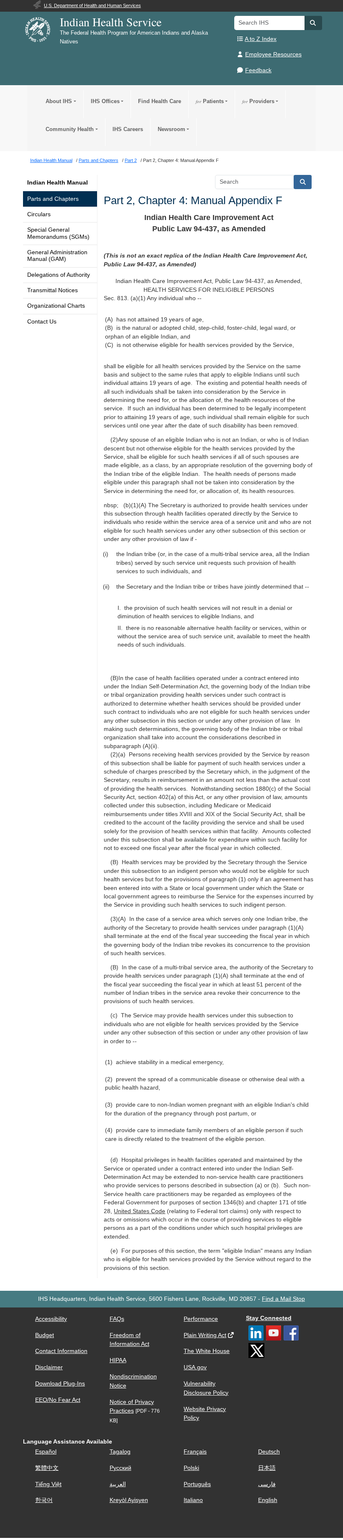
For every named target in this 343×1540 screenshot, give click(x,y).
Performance (201, 1319)
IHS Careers (128, 129)
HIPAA (118, 1360)
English (267, 1500)
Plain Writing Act (205, 1335)
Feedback (258, 70)
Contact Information (61, 1351)
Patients (210, 101)
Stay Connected (269, 1318)
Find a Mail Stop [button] (283, 1299)
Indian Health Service (110, 22)
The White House (207, 1351)
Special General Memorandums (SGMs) (58, 233)
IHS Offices (105, 101)
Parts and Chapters (53, 199)
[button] (313, 23)
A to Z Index (260, 39)
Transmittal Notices (52, 290)
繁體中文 (47, 1468)
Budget (44, 1335)
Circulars (39, 214)
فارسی (267, 1484)
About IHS (59, 101)
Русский (120, 1468)
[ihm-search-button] (303, 182)
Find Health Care (159, 101)
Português (197, 1484)
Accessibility (51, 1319)
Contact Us (41, 322)
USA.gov (195, 1367)
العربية (118, 1484)
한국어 (44, 1500)
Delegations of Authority (58, 275)
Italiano (193, 1500)
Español (45, 1452)
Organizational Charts (56, 306)
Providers (258, 101)
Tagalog (120, 1452)
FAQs (117, 1319)
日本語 (267, 1468)
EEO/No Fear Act (57, 1400)
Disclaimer (49, 1367)
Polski (191, 1468)
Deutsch (269, 1452)
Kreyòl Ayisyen (129, 1500)
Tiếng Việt (48, 1484)
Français (195, 1452)
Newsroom (171, 129)
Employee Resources (273, 54)
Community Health (70, 129)
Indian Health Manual (57, 183)
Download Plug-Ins (60, 1384)
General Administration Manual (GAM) (57, 255)
